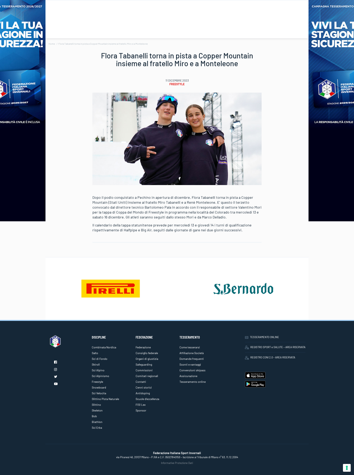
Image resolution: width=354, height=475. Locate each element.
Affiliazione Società (191, 353)
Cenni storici (144, 387)
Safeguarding (144, 364)
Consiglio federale (147, 353)
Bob (94, 416)
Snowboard (99, 387)
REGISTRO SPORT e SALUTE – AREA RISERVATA (277, 347)
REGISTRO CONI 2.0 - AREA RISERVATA (272, 357)
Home (52, 43)
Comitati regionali (147, 376)
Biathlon (97, 422)
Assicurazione (188, 376)
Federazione (143, 347)
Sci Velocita (99, 393)
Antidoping (143, 393)
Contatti (141, 381)
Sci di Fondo (99, 358)
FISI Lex (141, 404)
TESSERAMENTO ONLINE (264, 337)
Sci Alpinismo (100, 376)
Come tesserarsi (189, 347)
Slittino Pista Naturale (105, 399)
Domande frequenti (191, 358)
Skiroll (96, 364)
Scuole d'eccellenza (147, 399)
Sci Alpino (98, 370)
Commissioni (144, 370)
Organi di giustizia (147, 358)
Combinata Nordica (104, 347)
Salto (95, 353)
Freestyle (177, 84)
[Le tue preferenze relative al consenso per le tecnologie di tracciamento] (347, 468)
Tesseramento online (192, 381)
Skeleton (97, 410)
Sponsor (141, 410)
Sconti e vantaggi (190, 364)
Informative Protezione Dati (177, 463)
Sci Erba (97, 427)
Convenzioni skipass (192, 370)
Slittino (96, 404)
